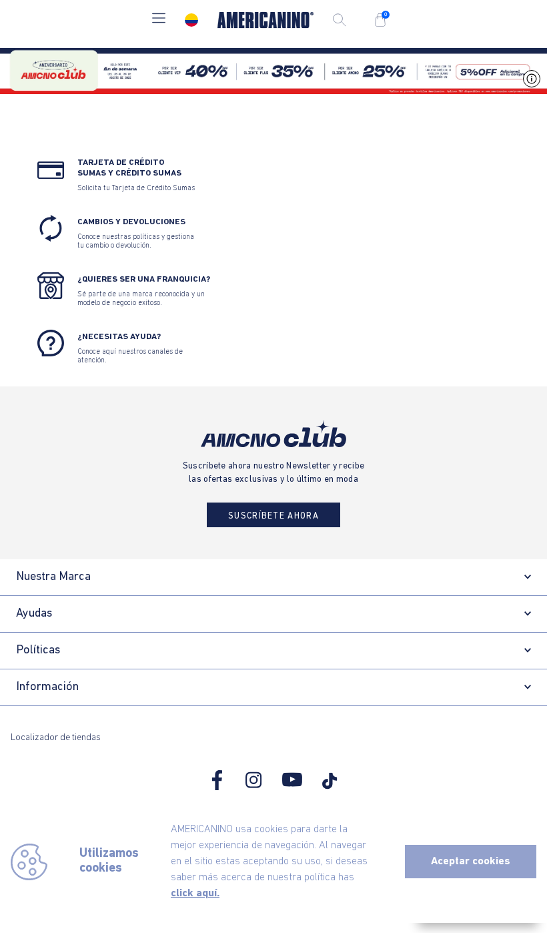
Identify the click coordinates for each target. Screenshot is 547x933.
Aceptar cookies (470, 861)
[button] (158, 19)
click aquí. (195, 893)
